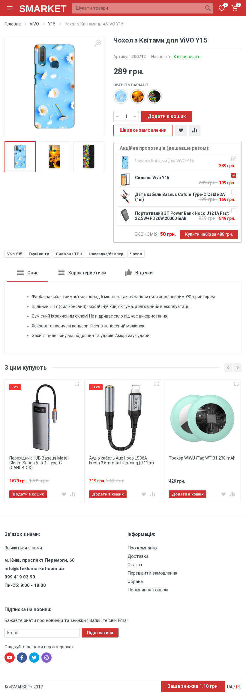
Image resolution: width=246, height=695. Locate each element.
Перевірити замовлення (152, 573)
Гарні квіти (39, 254)
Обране (135, 581)
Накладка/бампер (106, 254)
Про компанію (142, 548)
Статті (135, 564)
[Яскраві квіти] (151, 93)
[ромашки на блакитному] (117, 93)
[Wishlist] (181, 130)
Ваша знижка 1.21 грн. (193, 686)
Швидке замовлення (143, 130)
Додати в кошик (167, 116)
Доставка (138, 556)
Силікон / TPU (69, 254)
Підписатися (100, 632)
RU (239, 687)
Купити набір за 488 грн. (209, 234)
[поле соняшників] (134, 93)
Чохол (136, 254)
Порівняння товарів (148, 590)
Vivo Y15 (14, 254)
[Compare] (194, 130)
